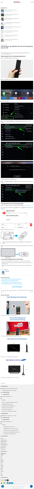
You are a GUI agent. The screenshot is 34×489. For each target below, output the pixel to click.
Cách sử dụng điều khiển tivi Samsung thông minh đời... (12, 22)
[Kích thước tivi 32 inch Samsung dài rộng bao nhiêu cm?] (17, 347)
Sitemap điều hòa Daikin (20, 486)
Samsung (2, 471)
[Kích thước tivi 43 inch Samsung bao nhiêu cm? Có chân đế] (17, 368)
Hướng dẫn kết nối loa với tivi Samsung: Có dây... (11, 39)
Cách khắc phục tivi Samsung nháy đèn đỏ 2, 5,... (11, 35)
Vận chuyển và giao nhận (4, 444)
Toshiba (2, 469)
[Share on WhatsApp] (13, 287)
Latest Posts (5, 269)
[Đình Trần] (3, 272)
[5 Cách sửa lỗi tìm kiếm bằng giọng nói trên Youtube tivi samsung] (17, 326)
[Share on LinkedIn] (21, 287)
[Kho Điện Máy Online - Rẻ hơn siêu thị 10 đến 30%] (17, 2)
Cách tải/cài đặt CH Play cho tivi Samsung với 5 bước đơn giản (12, 283)
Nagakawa (2, 465)
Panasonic (2, 454)
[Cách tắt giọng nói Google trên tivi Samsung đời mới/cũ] (17, 305)
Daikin (1, 456)
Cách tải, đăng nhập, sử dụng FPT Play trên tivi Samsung (11, 282)
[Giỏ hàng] (32, 2)
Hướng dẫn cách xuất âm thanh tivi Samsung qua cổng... (12, 26)
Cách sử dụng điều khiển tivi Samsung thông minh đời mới (11, 279)
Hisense (2, 475)
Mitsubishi (2, 461)
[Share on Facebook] (14, 287)
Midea (1, 468)
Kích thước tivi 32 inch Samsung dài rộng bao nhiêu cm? (9, 356)
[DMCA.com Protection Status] (3, 483)
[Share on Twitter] (16, 287)
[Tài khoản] (31, 2)
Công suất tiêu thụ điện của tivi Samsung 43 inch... (11, 14)
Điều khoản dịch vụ (3, 447)
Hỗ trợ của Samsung (27, 205)
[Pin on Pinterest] (19, 287)
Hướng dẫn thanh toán (4, 441)
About (2, 269)
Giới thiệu (2, 438)
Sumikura (2, 460)
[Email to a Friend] (18, 287)
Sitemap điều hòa (13, 486)
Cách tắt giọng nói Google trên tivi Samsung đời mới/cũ (9, 315)
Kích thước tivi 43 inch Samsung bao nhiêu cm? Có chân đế (10, 377)
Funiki (1, 464)
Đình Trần (7, 271)
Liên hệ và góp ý (3, 449)
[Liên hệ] (31, 486)
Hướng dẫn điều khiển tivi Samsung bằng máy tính (11, 18)
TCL (1, 472)
